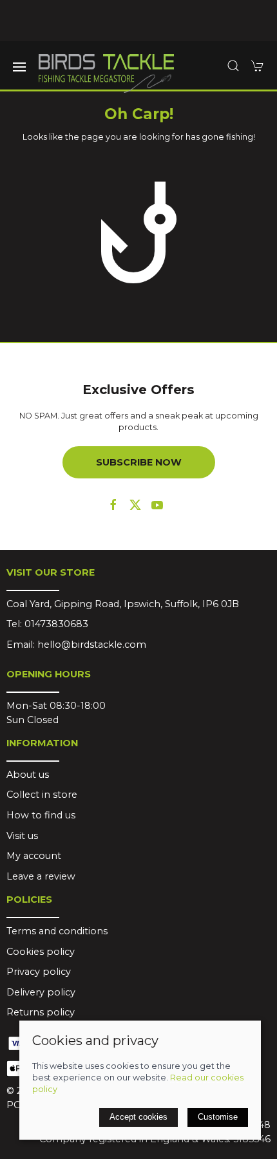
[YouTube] (157, 504)
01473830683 (56, 624)
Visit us (22, 836)
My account (33, 856)
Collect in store (41, 794)
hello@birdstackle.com (91, 644)
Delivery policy (40, 992)
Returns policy (40, 1012)
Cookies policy (40, 951)
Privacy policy (38, 971)
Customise (218, 1117)
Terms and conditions (57, 931)
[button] (19, 67)
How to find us (40, 815)
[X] (135, 504)
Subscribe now (139, 462)
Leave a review (40, 876)
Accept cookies (138, 1117)
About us (27, 774)
